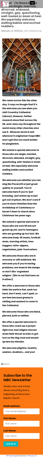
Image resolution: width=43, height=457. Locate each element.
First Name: (9, 418)
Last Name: (9, 430)
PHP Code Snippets (12, 456)
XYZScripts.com (32, 456)
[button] (13, 3)
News (7, 364)
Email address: (11, 406)
